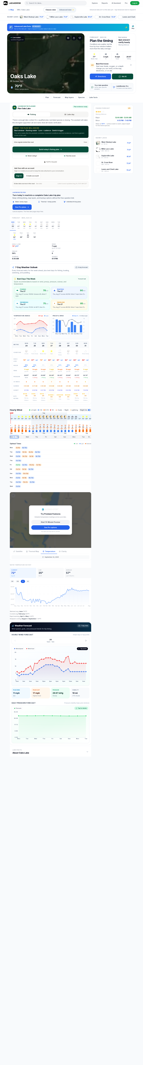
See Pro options (50, 527)
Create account (32, 176)
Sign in (19, 176)
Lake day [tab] (70, 114)
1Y (23, 581)
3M (12, 581)
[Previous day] (15, 640)
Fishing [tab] (33, 114)
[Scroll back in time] (11, 425)
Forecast (56, 97)
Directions (102, 76)
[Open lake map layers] (68, 38)
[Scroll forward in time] (90, 425)
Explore (95, 3)
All (28, 581)
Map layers (69, 97)
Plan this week (71, 156)
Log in (134, 3)
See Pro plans (20, 207)
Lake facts (93, 97)
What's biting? (32, 156)
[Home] (12, 3)
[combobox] (56, 3)
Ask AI (124, 76)
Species (81, 97)
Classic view (51, 10)
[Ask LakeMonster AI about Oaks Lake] (131, 65)
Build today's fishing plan (49, 149)
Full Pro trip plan (51, 162)
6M (18, 581)
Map (11, 10)
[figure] (50, 666)
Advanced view (66, 10)
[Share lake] (74, 38)
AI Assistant (116, 3)
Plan (47, 97)
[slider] (50, 437)
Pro (126, 3)
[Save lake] (79, 38)
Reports (105, 3)
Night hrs (83, 410)
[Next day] (85, 640)
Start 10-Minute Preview (50, 522)
